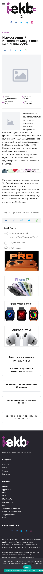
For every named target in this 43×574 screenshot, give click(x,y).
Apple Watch (7, 489)
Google (12, 213)
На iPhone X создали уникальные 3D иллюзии (21, 385)
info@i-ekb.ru (15, 248)
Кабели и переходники (11, 511)
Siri (28, 213)
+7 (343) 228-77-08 (17, 242)
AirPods (5, 486)
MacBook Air (7, 499)
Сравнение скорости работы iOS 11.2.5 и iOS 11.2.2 (21, 417)
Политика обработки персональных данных (16, 453)
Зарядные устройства (11, 508)
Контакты (6, 474)
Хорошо (27, 567)
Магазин (5, 468)
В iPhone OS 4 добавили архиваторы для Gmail (21, 370)
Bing (5, 213)
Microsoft (21, 213)
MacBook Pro (7, 502)
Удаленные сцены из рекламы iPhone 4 (21, 401)
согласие (30, 563)
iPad (4, 496)
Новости (35, 213)
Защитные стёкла (9, 515)
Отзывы (5, 471)
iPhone (4, 493)
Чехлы (4, 518)
